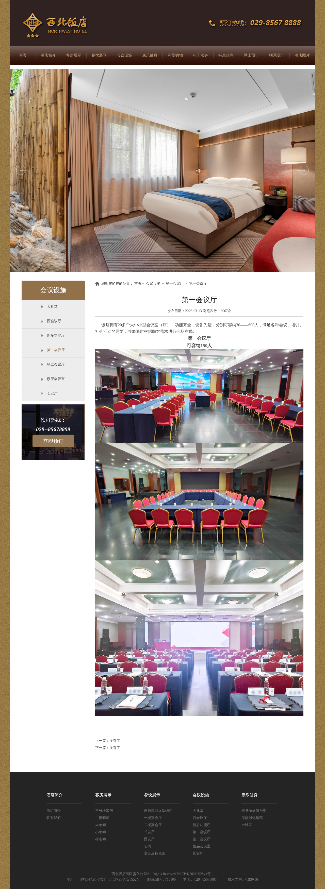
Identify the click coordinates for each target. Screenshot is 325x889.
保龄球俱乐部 (252, 818)
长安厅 (52, 393)
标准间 (100, 839)
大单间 (100, 825)
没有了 (114, 741)
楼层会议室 (56, 379)
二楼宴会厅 (153, 825)
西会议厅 (54, 321)
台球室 (246, 825)
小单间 (100, 832)
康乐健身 (149, 55)
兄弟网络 (251, 879)
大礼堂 (52, 307)
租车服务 (200, 55)
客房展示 (73, 55)
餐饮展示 (99, 55)
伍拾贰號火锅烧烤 (158, 811)
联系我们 (276, 55)
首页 (23, 55)
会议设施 (124, 55)
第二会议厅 (56, 364)
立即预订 (53, 441)
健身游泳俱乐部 (253, 811)
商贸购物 (175, 55)
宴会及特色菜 (154, 853)
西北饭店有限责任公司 (129, 874)
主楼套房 (102, 818)
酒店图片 (302, 55)
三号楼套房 (104, 811)
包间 (147, 846)
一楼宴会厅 (153, 818)
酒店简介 (48, 55)
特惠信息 (226, 55)
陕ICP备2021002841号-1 (195, 874)
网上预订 (251, 55)
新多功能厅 (56, 335)
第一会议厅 (56, 350)
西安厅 (149, 839)
